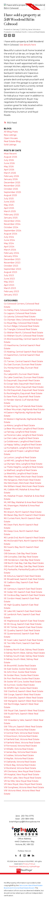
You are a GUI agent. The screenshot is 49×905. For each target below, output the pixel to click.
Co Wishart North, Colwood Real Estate (28, 32)
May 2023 (9, 282)
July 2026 (9, 160)
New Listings (10, 135)
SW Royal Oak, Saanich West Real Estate (24, 710)
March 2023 (10, 288)
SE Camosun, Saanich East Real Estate (23, 589)
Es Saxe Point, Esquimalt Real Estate (22, 396)
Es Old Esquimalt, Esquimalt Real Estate (24, 390)
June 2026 (9, 163)
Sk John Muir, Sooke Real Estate (20, 672)
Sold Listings (10, 144)
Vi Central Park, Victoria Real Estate (21, 733)
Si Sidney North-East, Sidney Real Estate (24, 649)
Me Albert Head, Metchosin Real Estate (23, 476)
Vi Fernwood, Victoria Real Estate (20, 746)
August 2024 (10, 234)
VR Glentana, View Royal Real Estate (22, 771)
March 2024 (10, 250)
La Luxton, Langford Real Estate (20, 457)
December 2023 (12, 259)
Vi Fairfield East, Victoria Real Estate (21, 739)
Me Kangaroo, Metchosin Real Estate (22, 480)
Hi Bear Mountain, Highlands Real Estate (24, 409)
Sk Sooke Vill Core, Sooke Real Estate (22, 681)
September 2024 (12, 230)
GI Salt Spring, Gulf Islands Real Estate (23, 406)
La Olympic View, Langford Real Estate (23, 464)
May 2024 (9, 243)
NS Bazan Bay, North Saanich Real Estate (24, 515)
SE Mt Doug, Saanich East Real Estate (22, 624)
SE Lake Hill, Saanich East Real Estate (22, 611)
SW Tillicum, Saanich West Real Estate (23, 726)
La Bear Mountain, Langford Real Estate (24, 428)
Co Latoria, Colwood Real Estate (20, 316)
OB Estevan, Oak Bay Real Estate (20, 553)
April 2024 (9, 246)
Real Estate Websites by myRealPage (24, 866)
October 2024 (11, 227)
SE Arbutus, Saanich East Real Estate (22, 576)
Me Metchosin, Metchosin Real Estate (22, 483)
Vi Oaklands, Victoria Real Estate (20, 762)
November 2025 (12, 185)
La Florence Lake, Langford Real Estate (23, 435)
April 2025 (9, 208)
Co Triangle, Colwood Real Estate (20, 329)
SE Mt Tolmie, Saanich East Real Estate (23, 627)
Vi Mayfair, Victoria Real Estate (19, 758)
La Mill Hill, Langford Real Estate (20, 460)
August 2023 (10, 272)
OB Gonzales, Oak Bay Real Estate (21, 557)
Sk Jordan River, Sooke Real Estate (21, 675)
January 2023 (11, 294)
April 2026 (9, 169)
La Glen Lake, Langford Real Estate (21, 438)
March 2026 (10, 173)
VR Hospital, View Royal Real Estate (21, 774)
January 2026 (11, 179)
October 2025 (11, 189)
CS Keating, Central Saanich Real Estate (23, 352)
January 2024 (11, 256)
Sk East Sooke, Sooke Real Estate (20, 669)
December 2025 (12, 182)
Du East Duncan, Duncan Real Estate (22, 364)
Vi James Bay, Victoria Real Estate (20, 752)
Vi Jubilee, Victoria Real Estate (19, 755)
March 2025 (10, 211)
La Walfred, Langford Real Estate (20, 470)
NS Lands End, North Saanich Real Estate (24, 537)
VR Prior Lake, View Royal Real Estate (22, 778)
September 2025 (12, 192)
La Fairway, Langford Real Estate (20, 432)
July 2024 (9, 237)
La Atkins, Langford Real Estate (19, 425)
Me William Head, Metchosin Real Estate (24, 486)
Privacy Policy (28, 864)
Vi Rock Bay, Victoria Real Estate (20, 765)
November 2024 (12, 224)
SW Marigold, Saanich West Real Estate (23, 701)
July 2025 (9, 198)
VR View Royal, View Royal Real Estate (23, 784)
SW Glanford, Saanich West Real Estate (23, 691)
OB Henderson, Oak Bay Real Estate (22, 560)
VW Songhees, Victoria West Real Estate (24, 787)
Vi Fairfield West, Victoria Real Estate (22, 742)
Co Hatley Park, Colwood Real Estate (22, 310)
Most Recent (10, 153)
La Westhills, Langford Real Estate (21, 473)
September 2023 (12, 269)
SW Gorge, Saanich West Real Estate (22, 694)
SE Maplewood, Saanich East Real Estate (24, 621)
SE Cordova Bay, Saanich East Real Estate (24, 595)
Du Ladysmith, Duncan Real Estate (21, 374)
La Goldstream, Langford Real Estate (22, 441)
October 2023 (11, 266)
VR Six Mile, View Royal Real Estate (21, 781)
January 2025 (11, 218)
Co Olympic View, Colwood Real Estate (23, 320)
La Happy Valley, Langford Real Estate (23, 444)
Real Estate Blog (12, 141)
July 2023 (9, 275)
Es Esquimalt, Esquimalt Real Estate (22, 380)
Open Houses (11, 138)
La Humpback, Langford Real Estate (22, 448)
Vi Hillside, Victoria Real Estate (19, 749)
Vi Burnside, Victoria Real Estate (20, 730)
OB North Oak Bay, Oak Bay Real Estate (24, 563)
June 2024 (9, 240)
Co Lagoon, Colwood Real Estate (20, 313)
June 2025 (9, 201)
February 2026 (11, 176)
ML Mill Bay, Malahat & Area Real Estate (23, 502)
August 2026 (10, 157)
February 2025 (11, 214)
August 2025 (10, 195)
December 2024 (12, 221)
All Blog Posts (11, 132)
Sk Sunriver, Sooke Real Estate (19, 685)
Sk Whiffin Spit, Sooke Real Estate (21, 688)
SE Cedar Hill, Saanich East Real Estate (23, 592)
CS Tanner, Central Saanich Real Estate (23, 361)
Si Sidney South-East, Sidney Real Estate (24, 656)
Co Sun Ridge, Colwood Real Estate (21, 326)
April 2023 (9, 285)
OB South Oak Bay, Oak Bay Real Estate (24, 566)
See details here (27, 44)
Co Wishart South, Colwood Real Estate (23, 336)
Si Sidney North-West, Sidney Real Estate (24, 653)
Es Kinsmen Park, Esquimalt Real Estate (24, 387)
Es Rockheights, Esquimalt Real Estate (23, 393)
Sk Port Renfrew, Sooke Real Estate (22, 678)
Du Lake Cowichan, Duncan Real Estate (24, 377)
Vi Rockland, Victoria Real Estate (20, 768)
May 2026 (9, 166)
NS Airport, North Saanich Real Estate (22, 512)
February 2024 (11, 253)
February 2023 (11, 291)
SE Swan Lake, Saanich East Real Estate (23, 640)
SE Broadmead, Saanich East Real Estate (24, 579)
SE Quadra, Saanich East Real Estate (22, 630)
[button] (16, 855)
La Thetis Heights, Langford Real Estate (23, 467)
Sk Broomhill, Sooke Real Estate (20, 665)
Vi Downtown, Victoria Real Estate (21, 736)
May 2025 (9, 205)
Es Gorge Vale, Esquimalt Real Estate (22, 384)
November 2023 (12, 262)
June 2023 (9, 278)
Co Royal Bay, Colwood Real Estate (21, 323)
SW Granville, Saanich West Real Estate (23, 697)
